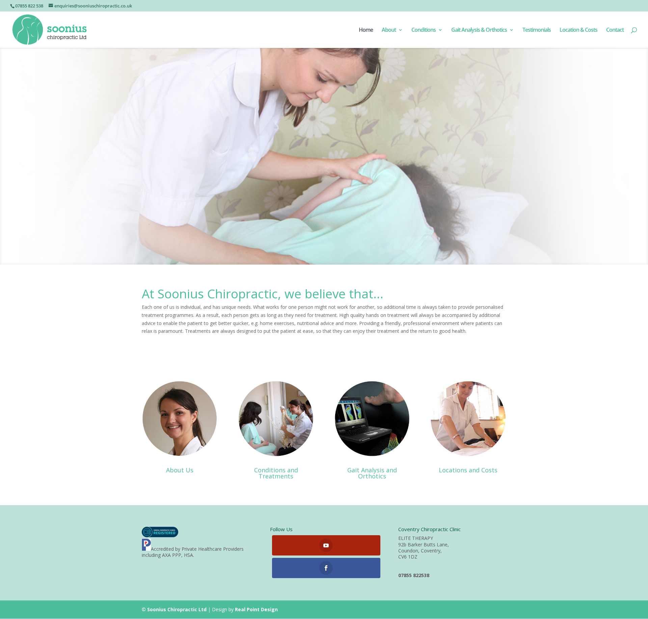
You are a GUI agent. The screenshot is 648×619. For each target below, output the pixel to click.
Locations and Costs (468, 470)
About (389, 30)
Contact (615, 30)
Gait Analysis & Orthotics (479, 30)
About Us (179, 470)
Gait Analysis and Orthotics (372, 473)
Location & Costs (578, 30)
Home (366, 30)
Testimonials (536, 30)
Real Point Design (256, 609)
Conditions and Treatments (276, 473)
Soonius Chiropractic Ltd (177, 609)
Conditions (423, 30)
